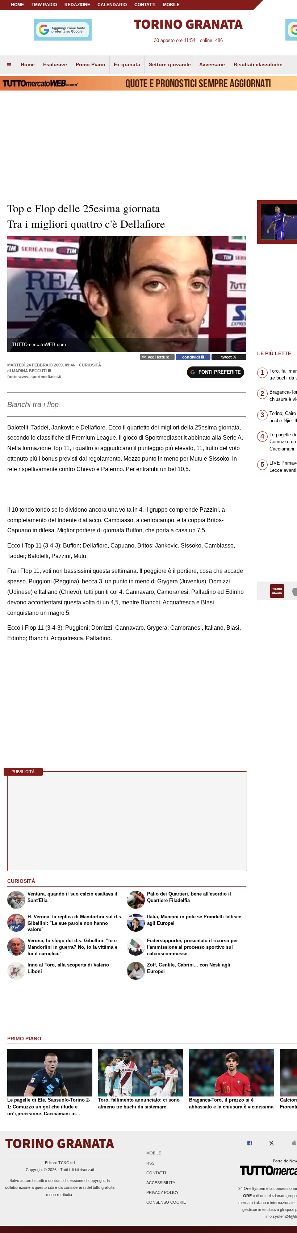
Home (17, 5)
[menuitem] (9, 64)
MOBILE (171, 5)
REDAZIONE (77, 5)
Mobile (153, 1153)
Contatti (156, 1173)
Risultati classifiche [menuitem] (258, 64)
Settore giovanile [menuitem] (170, 64)
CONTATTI (144, 5)
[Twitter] (271, 1143)
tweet (227, 357)
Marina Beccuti (29, 371)
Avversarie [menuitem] (212, 64)
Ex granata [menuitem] (127, 64)
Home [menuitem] (28, 64)
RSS (150, 1163)
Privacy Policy (162, 1193)
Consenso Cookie (166, 1202)
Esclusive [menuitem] (55, 64)
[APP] (278, 590)
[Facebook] (249, 1143)
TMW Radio (44, 5)
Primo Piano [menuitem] (90, 64)
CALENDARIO (112, 5)
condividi (191, 357)
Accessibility (160, 1182)
